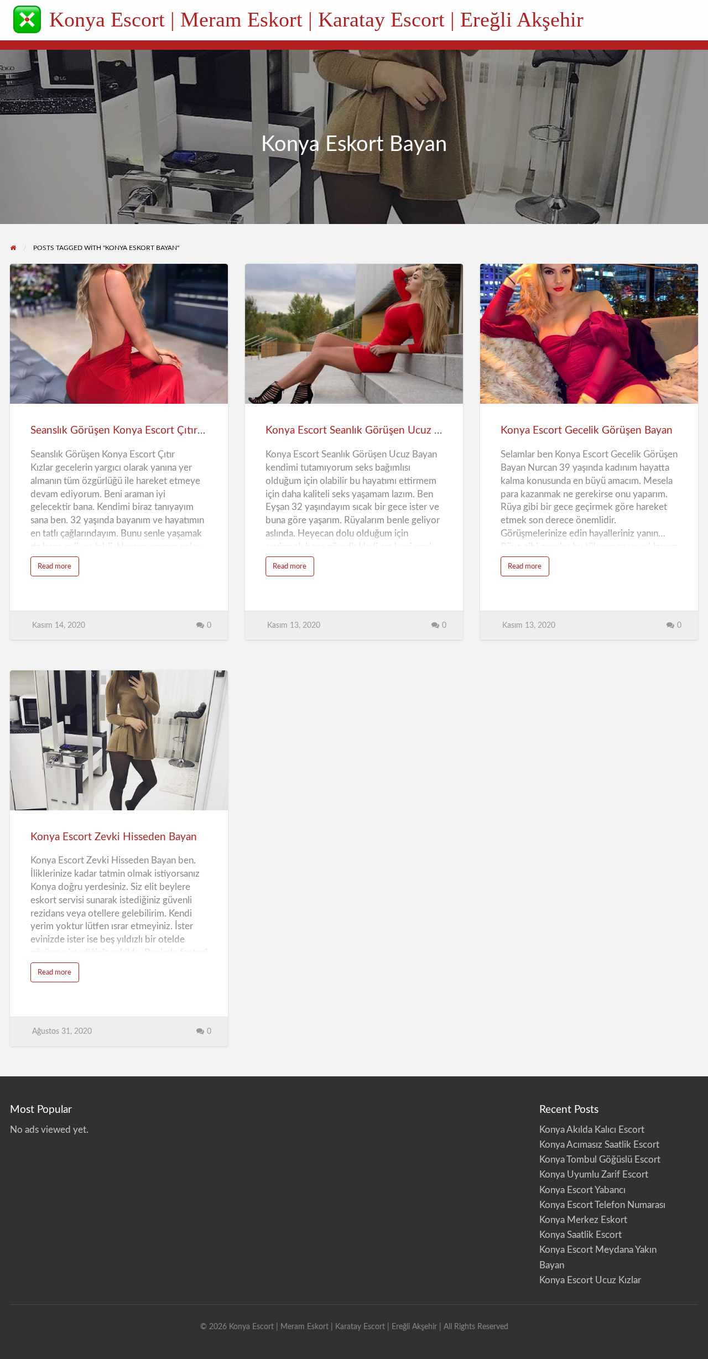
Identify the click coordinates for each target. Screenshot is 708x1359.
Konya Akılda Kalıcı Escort (591, 1129)
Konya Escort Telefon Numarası (602, 1205)
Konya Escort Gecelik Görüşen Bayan (587, 430)
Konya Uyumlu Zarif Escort (593, 1174)
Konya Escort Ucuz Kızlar (590, 1280)
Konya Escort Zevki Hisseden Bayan (113, 837)
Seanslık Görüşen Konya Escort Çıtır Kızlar (128, 430)
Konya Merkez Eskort (583, 1220)
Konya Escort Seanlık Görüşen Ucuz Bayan (364, 430)
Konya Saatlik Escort (580, 1235)
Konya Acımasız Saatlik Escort (599, 1144)
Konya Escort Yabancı (582, 1190)
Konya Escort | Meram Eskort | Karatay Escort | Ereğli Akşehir (316, 19)
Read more (58, 569)
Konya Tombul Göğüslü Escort (599, 1159)
